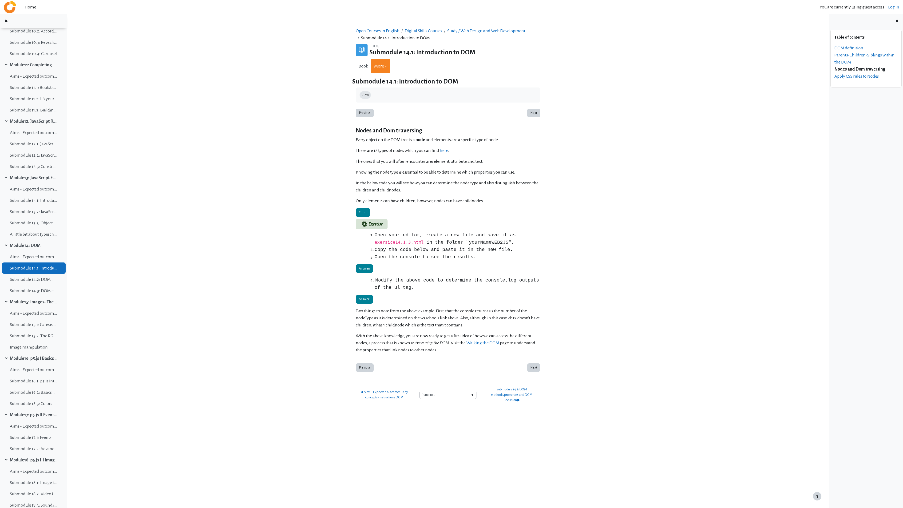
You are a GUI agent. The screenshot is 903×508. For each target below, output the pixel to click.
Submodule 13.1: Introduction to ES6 (34, 200)
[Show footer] (817, 496)
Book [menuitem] (363, 66)
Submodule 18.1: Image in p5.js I (34, 482)
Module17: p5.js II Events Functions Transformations (34, 415)
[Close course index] (6, 21)
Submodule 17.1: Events (30, 437)
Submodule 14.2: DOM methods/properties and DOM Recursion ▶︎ (512, 395)
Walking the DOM (482, 343)
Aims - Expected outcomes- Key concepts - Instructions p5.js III (34, 471)
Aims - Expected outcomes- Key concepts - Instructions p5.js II (34, 426)
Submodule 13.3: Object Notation (34, 223)
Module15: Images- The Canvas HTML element (34, 302)
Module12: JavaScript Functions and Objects (34, 121)
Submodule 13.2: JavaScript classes (34, 211)
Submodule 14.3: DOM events (34, 290)
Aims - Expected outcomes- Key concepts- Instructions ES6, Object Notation (34, 189)
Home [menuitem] (30, 7)
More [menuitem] (379, 66)
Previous (365, 113)
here (444, 150)
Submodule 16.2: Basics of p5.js (34, 392)
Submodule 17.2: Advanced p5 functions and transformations (34, 448)
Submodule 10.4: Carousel (33, 53)
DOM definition (848, 48)
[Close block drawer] (897, 21)
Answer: (364, 268)
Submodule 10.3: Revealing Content (34, 42)
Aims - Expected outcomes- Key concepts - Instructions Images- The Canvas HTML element (34, 313)
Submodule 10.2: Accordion (34, 31)
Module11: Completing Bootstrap (34, 65)
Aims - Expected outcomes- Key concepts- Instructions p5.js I (34, 369)
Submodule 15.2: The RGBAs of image (34, 335)
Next (533, 113)
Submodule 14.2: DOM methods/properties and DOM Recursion (34, 279)
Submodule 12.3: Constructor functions (34, 166)
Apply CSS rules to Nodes (856, 76)
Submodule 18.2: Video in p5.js (34, 494)
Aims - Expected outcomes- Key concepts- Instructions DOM (34, 256)
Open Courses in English (378, 30)
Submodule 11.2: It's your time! (34, 98)
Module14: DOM (25, 245)
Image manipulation (29, 347)
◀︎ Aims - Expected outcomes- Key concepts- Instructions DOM (384, 394)
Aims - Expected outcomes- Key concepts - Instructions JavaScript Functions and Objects (34, 132)
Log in (893, 7)
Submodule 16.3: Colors (31, 403)
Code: (363, 212)
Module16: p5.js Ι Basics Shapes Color (34, 358)
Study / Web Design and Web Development (486, 30)
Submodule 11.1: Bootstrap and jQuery (34, 87)
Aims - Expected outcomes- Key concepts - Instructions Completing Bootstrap (34, 76)
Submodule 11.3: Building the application (34, 110)
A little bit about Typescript (34, 234)
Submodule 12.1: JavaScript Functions (34, 144)
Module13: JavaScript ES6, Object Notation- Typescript (34, 177)
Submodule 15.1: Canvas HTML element (34, 324)
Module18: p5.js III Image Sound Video (34, 460)
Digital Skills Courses (423, 30)
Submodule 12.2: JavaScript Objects (34, 155)
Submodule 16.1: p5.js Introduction (34, 381)
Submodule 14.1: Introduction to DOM (34, 268)
